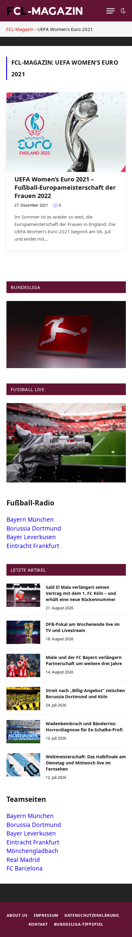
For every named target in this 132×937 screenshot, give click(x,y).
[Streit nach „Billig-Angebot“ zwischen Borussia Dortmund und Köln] (23, 698)
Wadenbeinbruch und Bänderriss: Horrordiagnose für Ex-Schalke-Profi (84, 727)
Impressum (46, 915)
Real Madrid (23, 860)
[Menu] (111, 11)
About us (17, 915)
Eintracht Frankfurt (32, 546)
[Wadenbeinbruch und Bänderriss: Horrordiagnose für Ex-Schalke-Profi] (23, 731)
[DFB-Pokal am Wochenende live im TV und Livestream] (23, 632)
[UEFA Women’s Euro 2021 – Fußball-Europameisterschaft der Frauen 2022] (66, 132)
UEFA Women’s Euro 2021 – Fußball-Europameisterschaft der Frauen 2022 (65, 187)
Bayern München (30, 520)
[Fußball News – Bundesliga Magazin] (44, 10)
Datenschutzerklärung (91, 915)
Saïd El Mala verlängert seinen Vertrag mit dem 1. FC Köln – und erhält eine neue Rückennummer (81, 593)
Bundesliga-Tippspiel (79, 924)
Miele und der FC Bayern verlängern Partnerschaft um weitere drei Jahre (84, 660)
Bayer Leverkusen (31, 537)
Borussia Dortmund (33, 528)
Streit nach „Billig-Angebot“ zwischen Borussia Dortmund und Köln (85, 693)
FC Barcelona (24, 868)
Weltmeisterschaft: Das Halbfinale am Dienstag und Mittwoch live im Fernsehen (86, 763)
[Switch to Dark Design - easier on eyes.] (122, 10)
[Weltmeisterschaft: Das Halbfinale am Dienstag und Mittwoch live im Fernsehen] (23, 764)
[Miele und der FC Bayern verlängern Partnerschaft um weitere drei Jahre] (23, 665)
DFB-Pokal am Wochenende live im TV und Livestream (83, 627)
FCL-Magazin (19, 29)
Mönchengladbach (32, 851)
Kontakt (38, 924)
